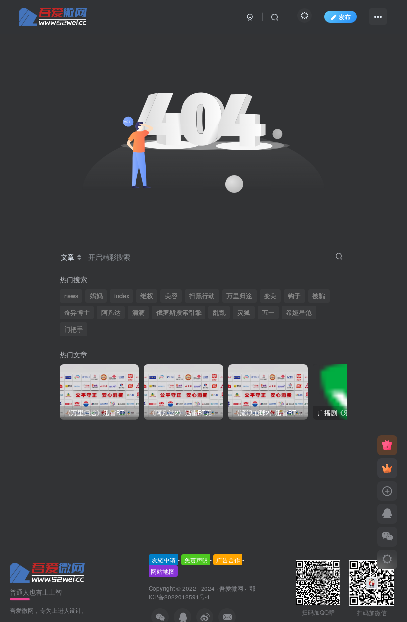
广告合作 (228, 560)
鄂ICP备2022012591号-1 (202, 592)
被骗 (318, 295)
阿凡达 (111, 312)
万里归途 (239, 295)
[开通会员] (387, 468)
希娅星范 (299, 312)
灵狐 (243, 312)
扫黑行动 (202, 295)
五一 (268, 312)
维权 (146, 295)
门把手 (73, 329)
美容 (171, 295)
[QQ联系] (387, 514)
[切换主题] (387, 559)
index (121, 295)
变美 (270, 295)
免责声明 (196, 560)
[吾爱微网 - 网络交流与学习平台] (48, 571)
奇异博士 (77, 312)
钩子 (294, 295)
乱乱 (219, 312)
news (71, 295)
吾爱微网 (231, 588)
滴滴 (138, 312)
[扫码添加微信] (387, 537)
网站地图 (163, 571)
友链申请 (164, 560)
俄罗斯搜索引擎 (179, 312)
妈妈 (96, 295)
